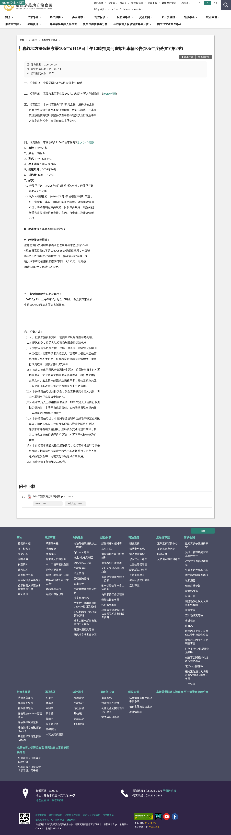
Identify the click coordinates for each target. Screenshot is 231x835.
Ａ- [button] (200, 3)
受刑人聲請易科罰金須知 (112, 570)
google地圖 (109, 93)
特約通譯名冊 (109, 605)
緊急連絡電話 (169, 3)
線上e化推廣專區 (83, 557)
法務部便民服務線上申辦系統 (85, 545)
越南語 (49, 703)
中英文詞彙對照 (55, 734)
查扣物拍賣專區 (49, 40)
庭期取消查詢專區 (84, 629)
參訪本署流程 (53, 589)
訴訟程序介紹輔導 (111, 543)
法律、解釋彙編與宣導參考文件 (196, 554)
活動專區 (134, 585)
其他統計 (79, 713)
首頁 (22, 40)
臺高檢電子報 (42, 820)
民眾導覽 (33, 17)
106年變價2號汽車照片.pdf (53, 496)
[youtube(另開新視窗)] (166, 817)
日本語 (49, 713)
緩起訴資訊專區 (138, 570)
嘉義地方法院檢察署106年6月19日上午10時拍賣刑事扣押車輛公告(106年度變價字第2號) (102, 49)
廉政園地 (106, 698)
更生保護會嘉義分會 (95, 24)
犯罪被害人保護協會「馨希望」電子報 (29, 769)
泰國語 (49, 708)
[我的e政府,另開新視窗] (158, 817)
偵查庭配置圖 (53, 570)
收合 (203, 531)
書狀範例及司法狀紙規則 (112, 556)
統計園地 (211, 17)
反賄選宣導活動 (166, 549)
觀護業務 (134, 543)
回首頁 (123, 3)
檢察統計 (79, 703)
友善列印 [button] (205, 57)
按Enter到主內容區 (12, 2)
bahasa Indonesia (132, 9)
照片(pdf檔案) (85, 142)
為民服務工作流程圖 (112, 594)
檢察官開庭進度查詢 (140, 706)
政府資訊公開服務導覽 (196, 545)
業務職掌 (23, 570)
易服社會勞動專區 (139, 580)
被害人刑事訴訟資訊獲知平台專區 (85, 622)
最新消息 (190, 580)
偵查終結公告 (192, 585)
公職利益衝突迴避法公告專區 (112, 710)
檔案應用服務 (81, 598)
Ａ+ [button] (215, 3)
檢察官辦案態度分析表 (85, 591)
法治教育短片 (25, 698)
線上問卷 (79, 584)
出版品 (189, 626)
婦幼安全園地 (137, 549)
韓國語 (49, 719)
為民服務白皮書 (82, 563)
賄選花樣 (162, 554)
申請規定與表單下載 (196, 570)
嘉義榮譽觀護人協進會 (63, 24)
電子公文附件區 (194, 666)
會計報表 (190, 620)
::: (1, 31)
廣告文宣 (190, 610)
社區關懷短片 (25, 708)
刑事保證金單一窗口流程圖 (112, 587)
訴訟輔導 (77, 17)
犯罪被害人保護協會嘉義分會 (131, 24)
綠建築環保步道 (55, 594)
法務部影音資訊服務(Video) (29, 738)
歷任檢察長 (24, 549)
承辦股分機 (52, 543)
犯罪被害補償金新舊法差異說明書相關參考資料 (112, 614)
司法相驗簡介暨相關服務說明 (85, 614)
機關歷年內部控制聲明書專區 (196, 642)
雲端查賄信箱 (81, 578)
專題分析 (79, 719)
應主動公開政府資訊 (196, 575)
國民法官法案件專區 (169, 24)
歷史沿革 (23, 554)
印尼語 (49, 698)
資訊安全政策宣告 (91, 815)
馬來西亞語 (52, 724)
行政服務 (79, 708)
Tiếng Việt (99, 9)
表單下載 (152, 3)
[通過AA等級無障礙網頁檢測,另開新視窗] (143, 817)
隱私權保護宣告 (72, 815)
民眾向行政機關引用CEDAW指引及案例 (85, 605)
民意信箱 (79, 573)
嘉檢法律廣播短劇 (28, 722)
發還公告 (190, 596)
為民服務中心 (25, 575)
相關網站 (79, 724)
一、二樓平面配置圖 (57, 564)
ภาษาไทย (113, 9)
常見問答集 (108, 815)
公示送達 (190, 684)
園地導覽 (79, 698)
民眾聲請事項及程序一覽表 (112, 579)
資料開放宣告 (55, 815)
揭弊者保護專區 (110, 717)
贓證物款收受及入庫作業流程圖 (196, 603)
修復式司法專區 (138, 559)
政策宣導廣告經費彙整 (196, 563)
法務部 (111, 3)
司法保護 (100, 17)
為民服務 (55, 17)
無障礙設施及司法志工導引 (57, 582)
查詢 (226, 5)
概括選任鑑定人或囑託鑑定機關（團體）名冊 (196, 675)
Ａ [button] (207, 3)
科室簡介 (23, 564)
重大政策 (23, 594)
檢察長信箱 (137, 3)
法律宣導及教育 (110, 703)
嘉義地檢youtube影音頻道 (30, 715)
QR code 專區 (81, 552)
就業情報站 (135, 712)
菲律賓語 (51, 729)
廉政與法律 (12, 24)
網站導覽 (98, 3)
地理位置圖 (42, 800)
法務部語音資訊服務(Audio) (29, 729)
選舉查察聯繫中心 (167, 543)
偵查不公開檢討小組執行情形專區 (196, 659)
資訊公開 (144, 17)
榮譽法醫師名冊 (110, 600)
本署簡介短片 (25, 703)
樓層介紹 (51, 554)
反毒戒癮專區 (137, 575)
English (184, 3)
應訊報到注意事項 (111, 563)
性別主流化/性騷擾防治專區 (197, 651)
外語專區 (189, 17)
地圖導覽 (51, 549)
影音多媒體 (168, 17)
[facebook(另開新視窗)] (174, 817)
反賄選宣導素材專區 (168, 559)
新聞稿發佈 (191, 591)
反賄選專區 (123, 17)
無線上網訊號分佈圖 (57, 575)
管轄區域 (23, 559)
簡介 (8, 17)
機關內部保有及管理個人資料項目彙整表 (196, 633)
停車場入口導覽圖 (56, 559)
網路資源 (33, 24)
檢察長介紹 (24, 543)
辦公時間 (57, 800)
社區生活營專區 (138, 564)
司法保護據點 (137, 554)
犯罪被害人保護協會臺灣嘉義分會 (29, 587)
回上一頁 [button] (188, 57)
